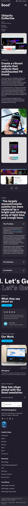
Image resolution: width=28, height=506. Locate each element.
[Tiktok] (12, 419)
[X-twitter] (5, 419)
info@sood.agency (8, 410)
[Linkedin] (10, 419)
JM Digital (5, 371)
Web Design (4, 12)
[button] (16, 188)
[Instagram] (7, 419)
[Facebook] (2, 419)
